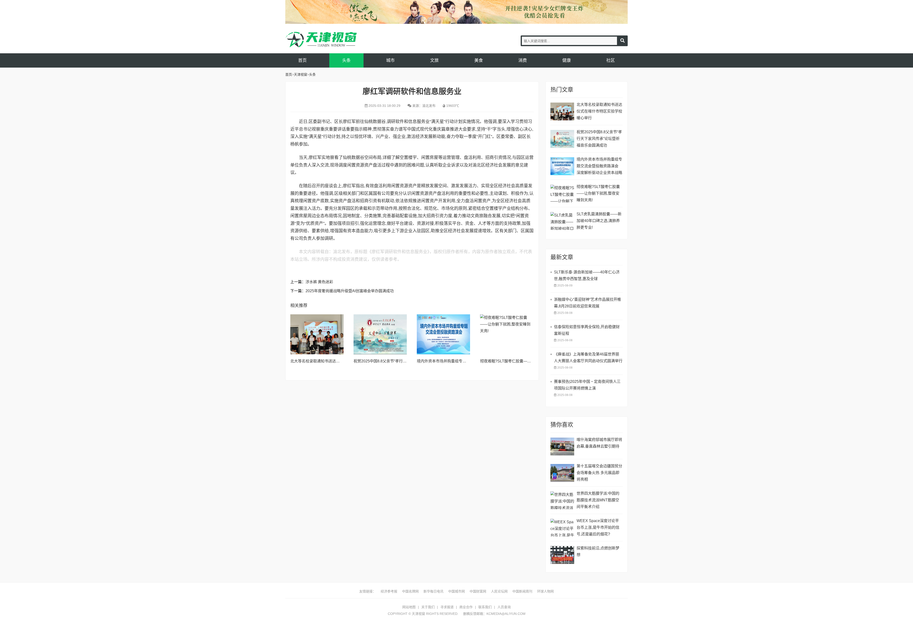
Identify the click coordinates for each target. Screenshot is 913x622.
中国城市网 (456, 591)
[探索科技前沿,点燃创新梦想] (562, 555)
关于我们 (428, 607)
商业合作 (466, 607)
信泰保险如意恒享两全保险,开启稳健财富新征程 (587, 330)
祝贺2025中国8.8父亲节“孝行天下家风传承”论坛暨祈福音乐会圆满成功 (599, 138)
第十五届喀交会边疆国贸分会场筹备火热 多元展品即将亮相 (599, 472)
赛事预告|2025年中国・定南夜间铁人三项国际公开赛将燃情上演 (587, 385)
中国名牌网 (410, 591)
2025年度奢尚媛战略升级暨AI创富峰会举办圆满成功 (350, 291)
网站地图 (409, 607)
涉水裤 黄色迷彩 (319, 282)
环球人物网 (545, 591)
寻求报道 (447, 607)
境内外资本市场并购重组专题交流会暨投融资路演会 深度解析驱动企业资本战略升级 (599, 166)
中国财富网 (478, 591)
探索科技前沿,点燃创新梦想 (598, 551)
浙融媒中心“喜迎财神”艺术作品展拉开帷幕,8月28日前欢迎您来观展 (587, 302)
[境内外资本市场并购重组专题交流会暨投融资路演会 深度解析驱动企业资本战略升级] (443, 334)
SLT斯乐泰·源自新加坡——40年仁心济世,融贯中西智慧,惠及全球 (587, 275)
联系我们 (485, 607)
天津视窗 (321, 40)
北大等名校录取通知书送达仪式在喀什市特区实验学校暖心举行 (599, 111)
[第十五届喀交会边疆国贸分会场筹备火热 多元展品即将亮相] (562, 473)
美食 (478, 60)
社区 (610, 60)
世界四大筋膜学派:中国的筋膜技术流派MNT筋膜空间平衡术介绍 (598, 500)
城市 (390, 60)
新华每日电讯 (433, 591)
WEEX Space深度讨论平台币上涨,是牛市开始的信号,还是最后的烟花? (598, 527)
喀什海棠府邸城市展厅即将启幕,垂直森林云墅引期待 (599, 443)
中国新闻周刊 (522, 591)
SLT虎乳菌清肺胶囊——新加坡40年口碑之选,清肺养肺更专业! (599, 220)
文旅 (434, 60)
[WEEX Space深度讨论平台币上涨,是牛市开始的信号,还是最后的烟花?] (562, 528)
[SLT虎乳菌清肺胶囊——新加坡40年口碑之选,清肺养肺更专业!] (562, 221)
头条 (346, 60)
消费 (522, 60)
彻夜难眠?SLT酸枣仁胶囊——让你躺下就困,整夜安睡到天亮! (531, 361)
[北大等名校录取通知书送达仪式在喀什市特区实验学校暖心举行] (317, 334)
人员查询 (504, 607)
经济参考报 (389, 591)
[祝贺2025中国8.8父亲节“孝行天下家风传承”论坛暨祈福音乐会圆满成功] (380, 334)
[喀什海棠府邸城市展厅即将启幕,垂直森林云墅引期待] (562, 446)
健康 (566, 60)
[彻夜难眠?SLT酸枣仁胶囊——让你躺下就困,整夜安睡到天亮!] (506, 334)
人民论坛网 (499, 591)
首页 (302, 60)
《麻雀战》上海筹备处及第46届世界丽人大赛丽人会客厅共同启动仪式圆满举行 (588, 357)
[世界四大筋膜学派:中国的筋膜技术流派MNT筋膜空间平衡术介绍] (562, 500)
